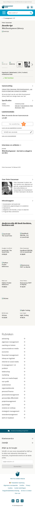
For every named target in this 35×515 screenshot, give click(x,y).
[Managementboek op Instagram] (22, 500)
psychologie (6, 405)
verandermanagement (10, 414)
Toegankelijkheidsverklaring (10, 491)
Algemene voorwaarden (11, 485)
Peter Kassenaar (7, 22)
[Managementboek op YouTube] (17, 500)
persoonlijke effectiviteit (10, 398)
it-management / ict (9, 365)
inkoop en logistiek (8, 358)
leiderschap (6, 372)
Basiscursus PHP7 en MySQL (26, 283)
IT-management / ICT (9, 18)
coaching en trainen (8, 345)
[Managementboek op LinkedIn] (13, 500)
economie (5, 352)
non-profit (5, 381)
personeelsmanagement (10, 395)
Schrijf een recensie (10, 132)
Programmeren (24, 106)
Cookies (10, 488)
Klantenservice (8, 439)
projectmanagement (9, 401)
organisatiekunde (8, 388)
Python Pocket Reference (6, 283)
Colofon (22, 485)
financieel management (10, 355)
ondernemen (6, 385)
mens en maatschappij (10, 378)
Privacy (28, 485)
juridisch (5, 368)
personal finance (7, 391)
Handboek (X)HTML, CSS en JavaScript (26, 251)
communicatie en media (10, 348)
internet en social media (10, 362)
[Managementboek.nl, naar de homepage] (7, 8)
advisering (5, 339)
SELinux (4, 315)
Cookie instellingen (20, 488)
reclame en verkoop (8, 408)
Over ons (17, 493)
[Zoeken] (31, 13)
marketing (5, 375)
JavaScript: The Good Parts (7, 251)
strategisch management (10, 411)
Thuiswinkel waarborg (17, 483)
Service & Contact (26, 491)
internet (17, 106)
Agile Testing (24, 315)
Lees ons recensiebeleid (9, 136)
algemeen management (10, 342)
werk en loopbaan (8, 418)
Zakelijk (5, 443)
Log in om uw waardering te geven (12, 128)
